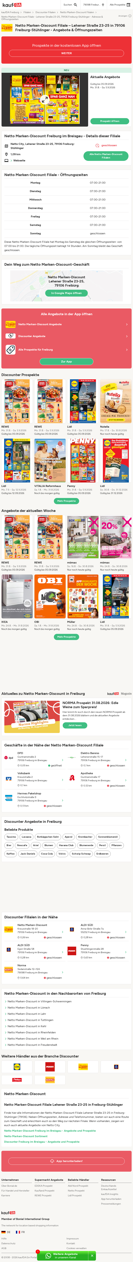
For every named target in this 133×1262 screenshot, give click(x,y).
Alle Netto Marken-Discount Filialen (106, 156)
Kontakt (70, 1243)
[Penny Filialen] (49, 1067)
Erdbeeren (102, 853)
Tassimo (11, 836)
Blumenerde (86, 845)
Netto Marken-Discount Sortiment (25, 1136)
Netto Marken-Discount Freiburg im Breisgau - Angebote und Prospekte (50, 1130)
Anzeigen (122, 16)
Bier (9, 845)
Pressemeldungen (111, 1203)
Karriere (5, 1195)
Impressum (72, 1238)
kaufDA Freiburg (10, 12)
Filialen (27, 12)
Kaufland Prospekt (44, 1190)
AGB (3, 1248)
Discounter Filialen (46, 12)
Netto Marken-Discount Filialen (77, 12)
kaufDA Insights (109, 1194)
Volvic (62, 853)
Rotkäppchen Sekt (48, 836)
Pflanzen (117, 845)
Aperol (68, 836)
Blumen (49, 845)
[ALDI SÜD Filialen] (116, 1067)
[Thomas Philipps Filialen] (16, 1080)
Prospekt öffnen (109, 121)
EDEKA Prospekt (43, 1185)
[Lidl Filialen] (16, 1067)
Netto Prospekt (76, 1190)
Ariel (36, 845)
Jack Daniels (27, 853)
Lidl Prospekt (75, 1195)
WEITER (66, 53)
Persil (102, 845)
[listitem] (17, 407)
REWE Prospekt (43, 1195)
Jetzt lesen (75, 725)
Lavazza (26, 836)
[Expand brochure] (45, 100)
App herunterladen (111, 1199)
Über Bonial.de (9, 1185)
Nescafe (22, 845)
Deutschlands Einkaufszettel (109, 1187)
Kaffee (11, 853)
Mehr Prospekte (66, 501)
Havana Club (66, 845)
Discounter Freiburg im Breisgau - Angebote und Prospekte (41, 1141)
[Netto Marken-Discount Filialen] (83, 1067)
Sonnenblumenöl (108, 836)
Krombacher (85, 836)
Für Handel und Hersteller (15, 1190)
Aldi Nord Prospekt (78, 1185)
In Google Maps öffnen (66, 293)
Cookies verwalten (76, 1248)
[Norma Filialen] (49, 1080)
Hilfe (4, 1238)
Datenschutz (8, 1243)
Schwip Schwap (81, 853)
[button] (66, 97)
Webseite (19, 160)
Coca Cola (47, 853)
